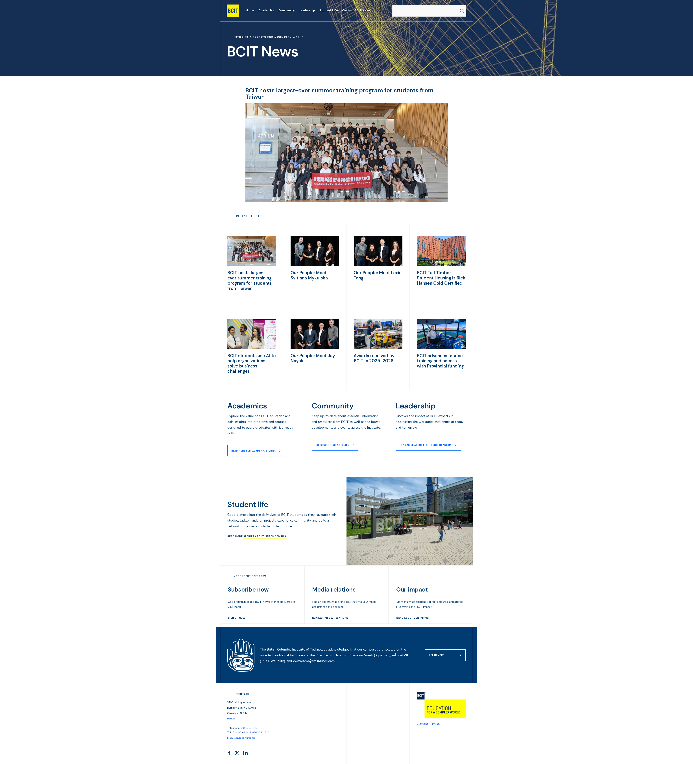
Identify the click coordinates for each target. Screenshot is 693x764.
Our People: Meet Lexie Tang (378, 275)
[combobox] (429, 11)
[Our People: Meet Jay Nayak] (315, 348)
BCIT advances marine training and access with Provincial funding (440, 361)
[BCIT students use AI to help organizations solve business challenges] (251, 348)
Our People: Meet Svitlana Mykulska (309, 275)
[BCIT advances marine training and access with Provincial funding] (441, 348)
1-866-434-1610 (259, 732)
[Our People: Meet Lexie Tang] (378, 265)
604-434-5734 (249, 728)
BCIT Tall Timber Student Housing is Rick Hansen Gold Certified (441, 278)
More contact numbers (241, 738)
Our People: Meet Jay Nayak (313, 358)
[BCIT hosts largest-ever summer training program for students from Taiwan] (251, 265)
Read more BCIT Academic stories (253, 450)
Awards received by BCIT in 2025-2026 (374, 358)
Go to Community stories (332, 444)
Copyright (422, 724)
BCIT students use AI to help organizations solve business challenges (251, 363)
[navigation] (237, 10)
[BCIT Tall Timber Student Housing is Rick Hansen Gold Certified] (441, 265)
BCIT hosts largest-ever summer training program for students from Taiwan (339, 93)
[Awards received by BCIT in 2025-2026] (378, 348)
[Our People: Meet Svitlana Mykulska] (315, 265)
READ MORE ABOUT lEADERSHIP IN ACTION (426, 444)
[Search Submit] (462, 11)
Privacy (436, 724)
